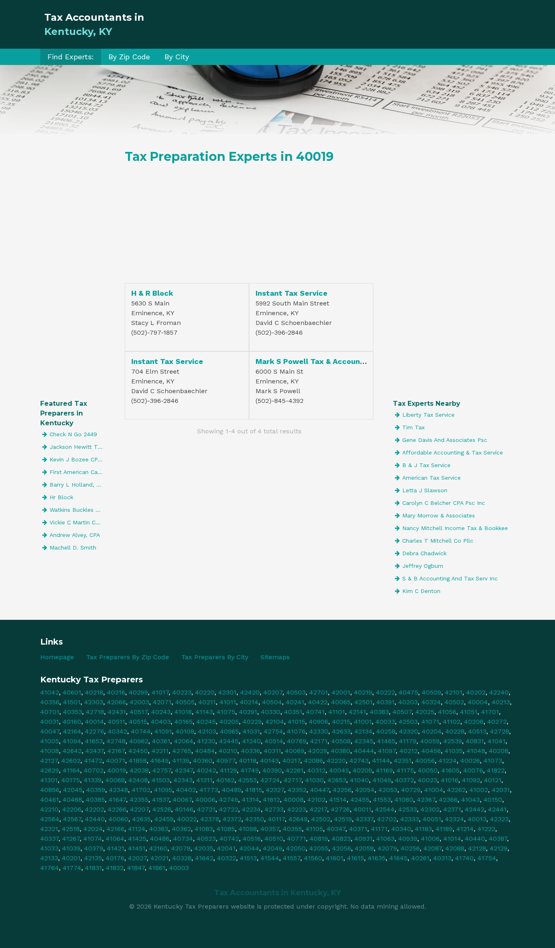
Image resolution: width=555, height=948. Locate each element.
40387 (498, 838)
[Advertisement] (367, 24)
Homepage (57, 657)
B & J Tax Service (426, 465)
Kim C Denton (421, 591)
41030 (314, 780)
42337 (364, 819)
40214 (249, 702)
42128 (477, 848)
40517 (138, 712)
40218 (94, 692)
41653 (94, 741)
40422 (317, 702)
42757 (161, 770)
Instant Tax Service (291, 293)
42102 (316, 799)
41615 (355, 858)
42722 (228, 809)
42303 (93, 702)
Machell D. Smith (73, 547)
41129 (228, 770)
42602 (70, 760)
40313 (442, 858)
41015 (296, 721)
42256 (342, 790)
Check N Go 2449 (73, 434)
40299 (138, 692)
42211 (160, 751)
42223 (296, 809)
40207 (272, 692)
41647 (117, 799)
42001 (341, 692)
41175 (405, 770)
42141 (357, 712)
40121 (492, 780)
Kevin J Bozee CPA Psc (77, 459)
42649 (298, 819)
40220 (205, 692)
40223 (181, 692)
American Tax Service (431, 477)
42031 (501, 790)
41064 (115, 838)
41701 (490, 712)
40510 (273, 838)
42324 (454, 819)
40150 (492, 799)
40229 (252, 721)
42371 (452, 809)
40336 (250, 751)
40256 (410, 848)
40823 (341, 838)
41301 (49, 780)
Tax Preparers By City (214, 657)
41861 (156, 868)
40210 (228, 751)
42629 (49, 770)
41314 (250, 799)
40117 (276, 819)
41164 (71, 770)
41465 (386, 741)
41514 (338, 799)
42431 (117, 712)
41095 (163, 790)
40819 (319, 838)
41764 (49, 868)
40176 (115, 858)
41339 (93, 780)
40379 (93, 848)
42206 (71, 809)
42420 (250, 692)
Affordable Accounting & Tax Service (452, 452)
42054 (365, 790)
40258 (385, 731)
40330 (270, 712)
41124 (136, 829)
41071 (430, 721)
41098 (247, 829)
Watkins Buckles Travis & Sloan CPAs (77, 509)
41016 (449, 780)
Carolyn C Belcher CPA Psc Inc (443, 503)
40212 (408, 751)
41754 (486, 858)
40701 (49, 712)
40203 (408, 702)
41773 (208, 790)
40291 (248, 712)
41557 (291, 858)
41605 (450, 770)
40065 (341, 702)
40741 (315, 712)
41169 (384, 770)
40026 (470, 760)
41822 (496, 770)
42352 (297, 790)
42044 (249, 848)
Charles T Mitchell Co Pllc (437, 540)
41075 (226, 712)
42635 (141, 819)
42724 (270, 780)
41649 (159, 760)
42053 (387, 790)
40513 (477, 731)
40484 (205, 751)
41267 (71, 838)
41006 (430, 838)
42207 (139, 809)
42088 (454, 848)
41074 (92, 838)
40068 (115, 780)
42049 (272, 848)
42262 (456, 790)
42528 (161, 809)
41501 (71, 702)
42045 (72, 790)
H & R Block (152, 293)
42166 (115, 829)
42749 (228, 799)
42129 (498, 848)
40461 (49, 799)
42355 (139, 799)
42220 (336, 760)
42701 (318, 692)
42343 (183, 780)
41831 (93, 868)
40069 (294, 751)
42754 (273, 731)
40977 (225, 760)
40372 (404, 780)
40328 (181, 858)
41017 (160, 692)
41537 (160, 799)
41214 (465, 829)
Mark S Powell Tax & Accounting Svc (323, 361)
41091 (163, 731)
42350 (254, 819)
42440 (95, 819)
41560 (313, 858)
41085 (226, 829)
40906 (318, 721)
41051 (468, 712)
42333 (409, 819)
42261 (295, 770)
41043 (470, 799)
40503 (296, 692)
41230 (206, 741)
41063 (385, 838)
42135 (93, 858)
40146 (184, 809)
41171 (379, 829)
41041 (496, 741)
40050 (428, 770)
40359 (95, 790)
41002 (478, 790)
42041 (226, 848)
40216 (116, 692)
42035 (203, 848)
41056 (447, 712)
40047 (49, 731)
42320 (408, 731)
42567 (72, 819)
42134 (363, 731)
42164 (72, 731)
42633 (341, 731)
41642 (204, 858)
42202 (94, 809)
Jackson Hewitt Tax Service (77, 447)
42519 (343, 819)
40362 (181, 829)
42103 (207, 731)
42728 (499, 731)
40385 (95, 799)
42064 (183, 741)
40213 (501, 702)
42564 (49, 819)
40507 (402, 712)
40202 (476, 692)
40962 (138, 741)
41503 (161, 780)
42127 (49, 760)
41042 (49, 692)
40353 (72, 712)
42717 (292, 780)
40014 (94, 721)
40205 (229, 721)
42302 (430, 809)
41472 (93, 760)
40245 (206, 721)
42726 (340, 809)
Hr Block (61, 497)
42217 (318, 809)
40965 (229, 731)
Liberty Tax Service (428, 414)
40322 (226, 858)
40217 (291, 760)
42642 (72, 751)
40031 (49, 721)
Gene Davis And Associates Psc (444, 440)
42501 (363, 702)
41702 (141, 790)
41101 (336, 712)
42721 (206, 809)
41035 (453, 751)
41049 (382, 780)
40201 (71, 858)
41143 (204, 712)
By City (177, 56)
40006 (205, 799)
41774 (72, 868)
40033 (385, 721)
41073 (492, 760)
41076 (296, 731)
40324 (431, 702)
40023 (427, 780)
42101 (453, 692)
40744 (141, 731)
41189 (444, 829)
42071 (162, 702)
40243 (161, 712)
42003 (139, 702)
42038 (139, 770)
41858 (138, 760)
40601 (72, 692)
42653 (336, 780)
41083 (204, 829)
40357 (269, 829)
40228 (454, 731)
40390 (272, 770)
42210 (49, 809)
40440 (475, 838)
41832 (115, 868)
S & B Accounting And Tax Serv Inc (450, 578)
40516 (252, 838)
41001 (363, 721)
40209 (362, 770)
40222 (385, 692)
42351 (403, 760)
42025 (424, 712)
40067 (182, 799)
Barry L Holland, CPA (77, 484)
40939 (407, 838)
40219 (363, 692)
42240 (499, 692)
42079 (387, 848)
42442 (474, 809)
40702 (94, 770)
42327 (275, 790)
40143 (269, 760)
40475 (408, 692)
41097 (387, 751)
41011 (227, 702)
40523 (206, 838)
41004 (433, 790)
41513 (248, 858)
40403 (161, 721)
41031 (251, 731)
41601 (334, 858)
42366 (448, 799)
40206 (473, 721)
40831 (475, 741)
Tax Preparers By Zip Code (127, 657)
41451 (136, 848)
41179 (407, 741)
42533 (407, 809)
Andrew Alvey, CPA (75, 535)
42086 (313, 760)
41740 (464, 858)
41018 (183, 712)
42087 (432, 848)
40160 (72, 721)
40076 (473, 770)
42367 (426, 799)
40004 (478, 702)
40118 (247, 760)
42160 (158, 848)
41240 (251, 741)
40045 (339, 770)
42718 (95, 712)
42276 (94, 731)
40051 (432, 819)
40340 (401, 829)
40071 (115, 760)
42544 (385, 809)
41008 (49, 751)
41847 (136, 868)
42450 (138, 751)
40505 (185, 702)
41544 (269, 858)
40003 (179, 868)
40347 (336, 829)
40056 (425, 760)
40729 (411, 790)
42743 (359, 760)
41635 (377, 858)
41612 (271, 799)
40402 (186, 790)
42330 (318, 731)
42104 (274, 721)
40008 (294, 799)
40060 (118, 819)
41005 (49, 741)
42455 (359, 799)
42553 (247, 780)
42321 (49, 829)
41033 (49, 848)
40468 (72, 799)
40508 (341, 741)
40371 (358, 829)
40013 (477, 819)
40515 (138, 721)
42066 (116, 702)
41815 (253, 790)
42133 (49, 858)
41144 (381, 760)
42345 (363, 741)
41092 (471, 780)
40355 (292, 829)
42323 (499, 819)
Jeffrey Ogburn (422, 566)
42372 (232, 819)
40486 (159, 838)
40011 (362, 809)
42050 (296, 848)
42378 (209, 819)
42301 (227, 692)
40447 (319, 790)
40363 (158, 829)
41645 (398, 858)
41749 (250, 770)
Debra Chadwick (424, 553)
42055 (318, 848)
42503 (408, 721)
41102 (451, 721)
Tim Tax (413, 427)
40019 (116, 770)
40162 (225, 780)
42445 (228, 741)
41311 (204, 780)
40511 (116, 721)
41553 (382, 799)
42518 (71, 829)
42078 (181, 848)
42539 (452, 741)
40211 (207, 702)
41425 (137, 838)
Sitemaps (275, 657)
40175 (70, 780)
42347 (184, 770)
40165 (183, 721)
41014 (452, 838)
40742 (229, 838)
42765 (181, 751)
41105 (314, 829)
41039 (71, 848)
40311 (272, 751)
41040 (359, 780)
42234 (251, 809)
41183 (423, 829)
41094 (72, 741)
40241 (295, 702)
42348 (118, 790)
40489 (231, 790)
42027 (137, 858)
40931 (363, 838)
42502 (320, 819)
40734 (183, 838)
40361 (161, 741)
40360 (202, 760)
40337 (49, 838)
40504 (272, 702)
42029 (317, 751)
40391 (385, 702)
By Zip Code (129, 56)
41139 (180, 760)
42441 (497, 809)
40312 (316, 770)
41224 (447, 760)
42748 (116, 741)
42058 (364, 848)
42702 (387, 819)
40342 (117, 731)
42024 (93, 829)
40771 (296, 838)
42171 (318, 741)
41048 (475, 751)
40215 (341, 721)
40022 (187, 819)
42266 (117, 809)
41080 (404, 799)
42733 (274, 809)
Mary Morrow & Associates (438, 515)
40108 (185, 731)
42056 (341, 848)
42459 (163, 819)
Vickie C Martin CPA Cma (77, 522)
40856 (49, 790)
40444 (364, 751)
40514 (273, 741)
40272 (497, 721)
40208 (498, 751)
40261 (420, 858)
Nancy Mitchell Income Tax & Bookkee (455, 528)
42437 (94, 751)
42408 (138, 780)
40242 (206, 770)
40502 (454, 702)
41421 (115, 848)
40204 (432, 731)
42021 (159, 858)
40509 (431, 692)
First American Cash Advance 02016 (77, 472)
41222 (486, 829)
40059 (430, 741)
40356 (49, 702)
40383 (379, 712)
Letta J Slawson (424, 490)
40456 (431, 751)
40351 (293, 712)
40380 (340, 751)
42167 (116, 751)
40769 (296, 741)
